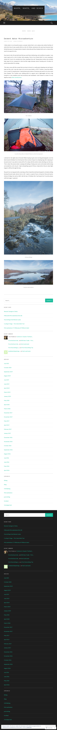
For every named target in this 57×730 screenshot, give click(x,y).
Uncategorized (8, 505)
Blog (5, 484)
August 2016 (7, 454)
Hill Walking (7, 488)
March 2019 (7, 392)
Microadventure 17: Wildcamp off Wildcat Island (16, 328)
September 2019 (8, 371)
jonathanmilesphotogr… (14, 351)
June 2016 (6, 462)
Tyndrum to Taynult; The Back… (25, 336)
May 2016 (6, 466)
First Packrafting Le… (13, 347)
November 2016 (8, 441)
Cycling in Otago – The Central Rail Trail (14, 323)
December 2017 (8, 412)
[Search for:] (28, 300)
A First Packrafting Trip (27, 347)
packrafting (7, 497)
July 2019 (6, 380)
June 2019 (6, 384)
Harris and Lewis (25, 344)
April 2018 (6, 404)
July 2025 (6, 363)
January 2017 (7, 433)
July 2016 (6, 458)
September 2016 (8, 449)
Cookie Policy (29, 727)
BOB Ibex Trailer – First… (27, 340)
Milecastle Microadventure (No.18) (13, 315)
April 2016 (6, 470)
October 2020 (7, 367)
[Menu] (4, 23)
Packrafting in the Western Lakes (12, 319)
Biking (5, 480)
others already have (16, 77)
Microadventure (8, 492)
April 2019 (6, 388)
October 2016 (7, 445)
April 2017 (6, 425)
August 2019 (7, 375)
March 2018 (7, 408)
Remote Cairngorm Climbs (11, 311)
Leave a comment (18, 41)
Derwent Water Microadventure (18, 39)
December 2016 (8, 437)
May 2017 (6, 421)
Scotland (6, 501)
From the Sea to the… (13, 340)
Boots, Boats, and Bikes (28, 8)
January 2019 (7, 396)
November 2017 (8, 417)
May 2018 (6, 400)
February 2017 (8, 429)
